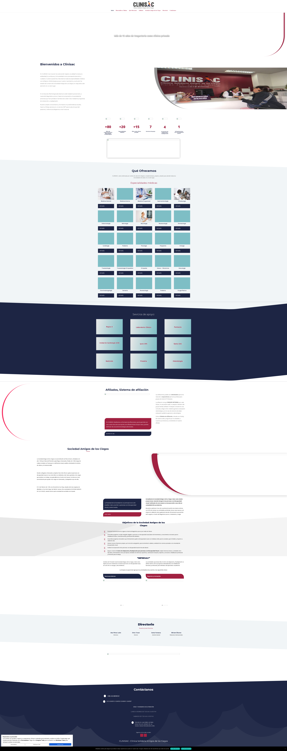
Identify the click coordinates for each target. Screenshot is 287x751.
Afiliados (141, 10)
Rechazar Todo (36, 744)
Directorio (165, 10)
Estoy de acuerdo (175, 748)
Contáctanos (173, 10)
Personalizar (14, 744)
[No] (285, 749)
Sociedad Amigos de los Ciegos (153, 10)
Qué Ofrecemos (133, 10)
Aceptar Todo (60, 744)
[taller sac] (165, 580)
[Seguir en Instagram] (145, 735)
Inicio (112, 10)
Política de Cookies (186, 748)
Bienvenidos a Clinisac (121, 10)
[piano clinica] (122, 580)
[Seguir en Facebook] (141, 735)
